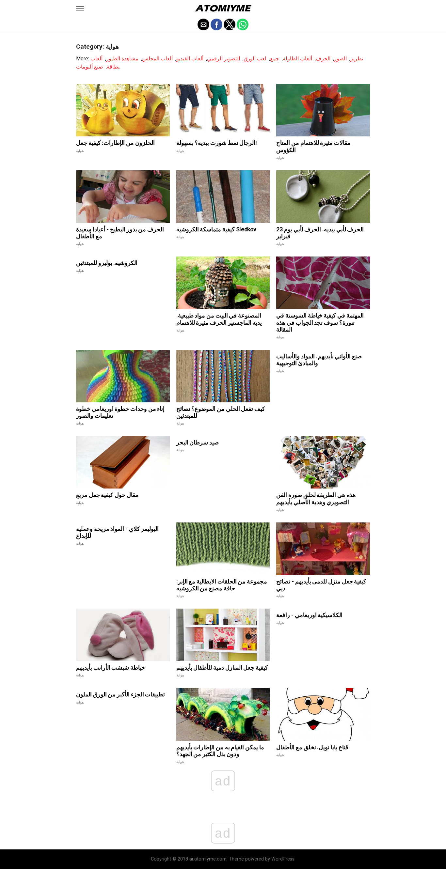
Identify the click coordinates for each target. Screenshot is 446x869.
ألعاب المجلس (157, 58)
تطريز (356, 58)
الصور (340, 58)
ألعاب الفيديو (189, 58)
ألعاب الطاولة (297, 58)
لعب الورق (255, 58)
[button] (80, 8)
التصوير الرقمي (223, 58)
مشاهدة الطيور (122, 58)
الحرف (323, 58)
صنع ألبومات (89, 67)
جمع (274, 58)
